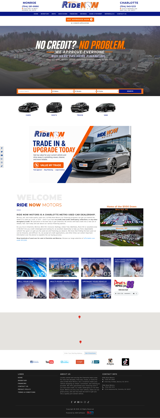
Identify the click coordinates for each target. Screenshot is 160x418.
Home (36, 14)
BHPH (54, 14)
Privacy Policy (24, 389)
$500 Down (62, 14)
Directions (90, 353)
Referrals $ (109, 14)
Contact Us (121, 14)
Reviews (83, 14)
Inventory (45, 14)
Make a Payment (95, 14)
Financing (74, 14)
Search (130, 91)
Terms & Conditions (26, 392)
